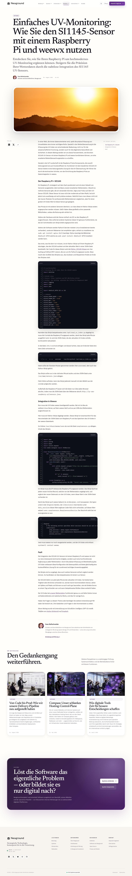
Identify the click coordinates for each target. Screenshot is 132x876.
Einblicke (65, 3)
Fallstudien (54, 849)
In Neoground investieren (77, 849)
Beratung (40, 3)
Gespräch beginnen (117, 3)
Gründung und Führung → (52, 637)
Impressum (115, 872)
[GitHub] (27, 857)
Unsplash (65, 611)
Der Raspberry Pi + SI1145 (112, 145)
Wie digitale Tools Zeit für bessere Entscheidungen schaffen (104, 706)
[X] (13, 857)
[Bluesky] (18, 857)
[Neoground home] (15, 3)
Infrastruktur (57, 3)
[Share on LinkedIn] (9, 145)
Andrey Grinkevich (53, 611)
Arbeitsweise (74, 843)
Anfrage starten (113, 846)
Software (16, 15)
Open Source (93, 846)
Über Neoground (75, 840)
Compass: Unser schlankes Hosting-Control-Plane (65, 705)
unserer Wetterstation (57, 593)
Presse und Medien (95, 849)
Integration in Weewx (110, 147)
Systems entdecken (109, 781)
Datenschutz (122, 872)
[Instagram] (22, 857)
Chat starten (112, 843)
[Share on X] (13, 145)
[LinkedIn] (9, 857)
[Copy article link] (18, 145)
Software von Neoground (96, 843)
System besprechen (108, 787)
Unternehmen (74, 3)
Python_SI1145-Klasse (79, 249)
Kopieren (93, 263)
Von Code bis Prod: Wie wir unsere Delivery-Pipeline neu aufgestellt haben (26, 706)
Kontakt (83, 3)
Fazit (106, 149)
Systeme (48, 3)
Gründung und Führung (76, 846)
